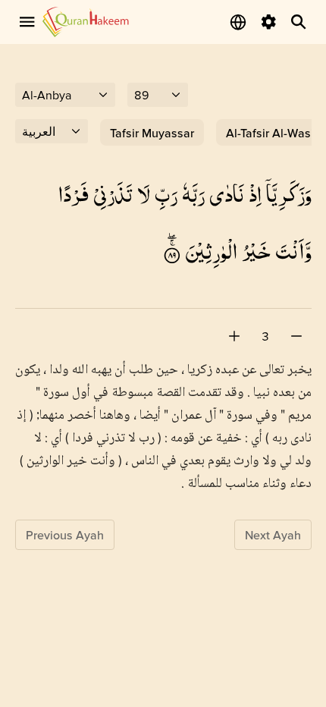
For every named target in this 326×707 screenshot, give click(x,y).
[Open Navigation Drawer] (27, 22)
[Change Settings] (268, 22)
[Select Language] (238, 22)
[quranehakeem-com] (85, 21)
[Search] (299, 22)
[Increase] (234, 336)
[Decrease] (296, 336)
